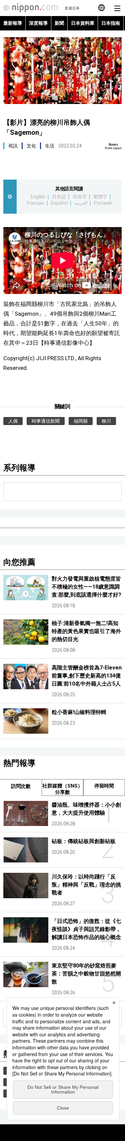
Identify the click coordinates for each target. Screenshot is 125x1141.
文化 (31, 145)
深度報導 (38, 23)
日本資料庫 (82, 23)
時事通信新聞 (46, 421)
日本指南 (110, 23)
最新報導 (12, 23)
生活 (49, 145)
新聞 (59, 23)
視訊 (13, 145)
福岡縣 (81, 421)
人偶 (13, 421)
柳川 (106, 421)
